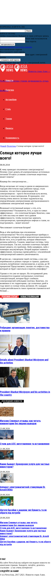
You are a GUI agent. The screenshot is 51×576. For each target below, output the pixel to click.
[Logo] (7, 71)
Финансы (9, 128)
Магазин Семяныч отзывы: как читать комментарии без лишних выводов (20, 422)
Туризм (8, 118)
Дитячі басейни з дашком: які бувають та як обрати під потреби (23, 511)
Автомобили (10, 99)
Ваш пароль (30, 41)
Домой (3, 146)
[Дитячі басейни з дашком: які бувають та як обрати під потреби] (7, 505)
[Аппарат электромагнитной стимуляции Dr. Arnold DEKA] (7, 482)
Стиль (8, 109)
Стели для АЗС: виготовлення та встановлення (24, 443)
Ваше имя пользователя (36, 38)
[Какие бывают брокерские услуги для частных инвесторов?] (7, 459)
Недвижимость (12, 138)
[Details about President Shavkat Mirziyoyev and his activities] (15, 354)
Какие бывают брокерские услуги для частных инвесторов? (24, 465)
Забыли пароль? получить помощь (16, 47)
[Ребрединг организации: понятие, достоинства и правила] (15, 322)
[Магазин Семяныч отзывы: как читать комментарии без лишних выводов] (7, 416)
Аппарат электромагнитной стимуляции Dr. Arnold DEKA (22, 488)
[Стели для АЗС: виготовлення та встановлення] (7, 439)
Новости (9, 80)
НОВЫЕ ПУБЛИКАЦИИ (30, 296)
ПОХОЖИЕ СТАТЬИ (9, 296)
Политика (9, 90)
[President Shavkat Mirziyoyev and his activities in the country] (15, 387)
